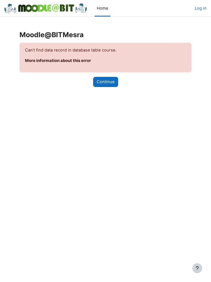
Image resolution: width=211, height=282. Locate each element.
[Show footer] (197, 268)
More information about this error (58, 60)
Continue (106, 81)
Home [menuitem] (102, 8)
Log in (201, 8)
